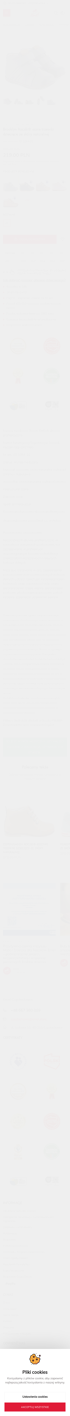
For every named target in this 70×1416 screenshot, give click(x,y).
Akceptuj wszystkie (35, 1407)
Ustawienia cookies (35, 1396)
